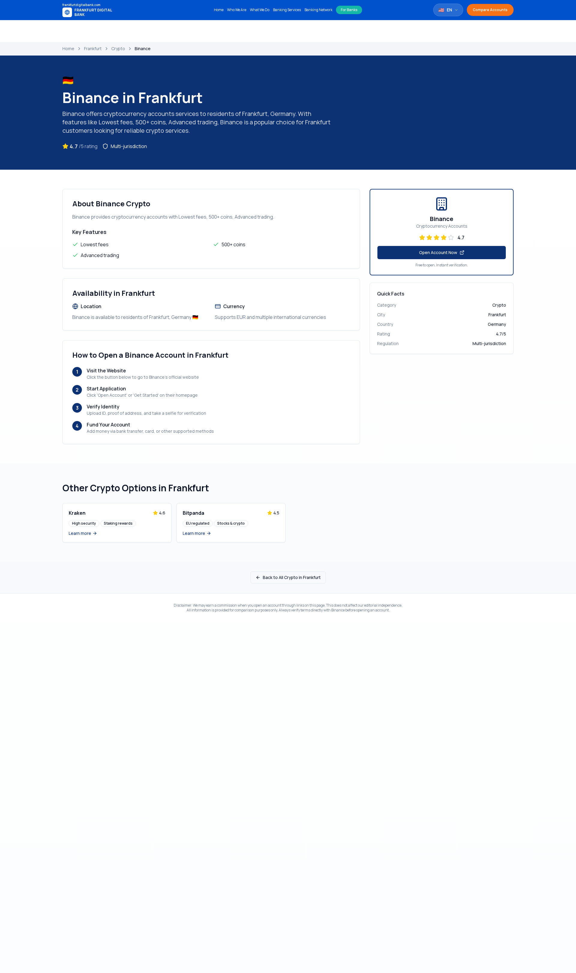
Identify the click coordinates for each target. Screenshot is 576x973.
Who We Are (236, 10)
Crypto (118, 48)
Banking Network (318, 10)
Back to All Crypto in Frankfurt (292, 577)
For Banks (349, 9)
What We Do (259, 10)
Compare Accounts (490, 9)
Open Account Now (438, 252)
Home (219, 10)
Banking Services (287, 10)
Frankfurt (93, 48)
